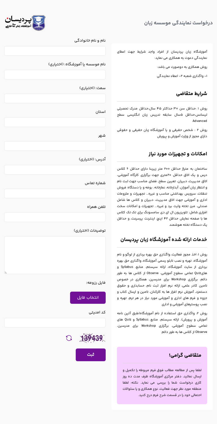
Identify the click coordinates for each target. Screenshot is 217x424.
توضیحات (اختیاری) (90, 231)
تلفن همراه (96, 207)
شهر (102, 136)
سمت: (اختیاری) (92, 88)
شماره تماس (95, 183)
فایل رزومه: (96, 283)
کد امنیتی (97, 312)
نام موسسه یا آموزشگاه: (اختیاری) (77, 64)
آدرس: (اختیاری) (92, 159)
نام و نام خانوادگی (90, 41)
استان (101, 112)
